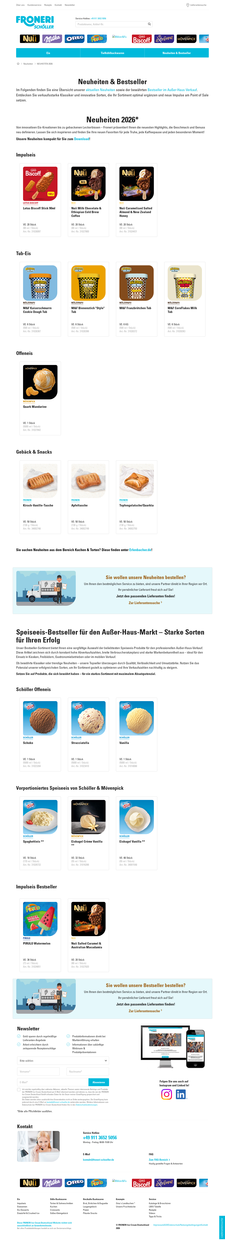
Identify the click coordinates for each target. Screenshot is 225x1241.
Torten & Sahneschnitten (61, 1203)
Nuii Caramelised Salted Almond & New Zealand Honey (135, 212)
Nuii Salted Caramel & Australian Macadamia (86, 945)
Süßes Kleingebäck (59, 1213)
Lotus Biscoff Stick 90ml (39, 208)
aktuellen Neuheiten (100, 89)
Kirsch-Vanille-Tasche (38, 505)
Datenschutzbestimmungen (86, 1104)
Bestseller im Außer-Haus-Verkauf (172, 89)
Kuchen (53, 1206)
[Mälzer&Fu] (119, 39)
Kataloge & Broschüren (160, 1203)
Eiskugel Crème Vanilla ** (86, 843)
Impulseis (21, 1203)
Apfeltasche (79, 505)
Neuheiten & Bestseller (177, 53)
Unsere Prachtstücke (126, 1206)
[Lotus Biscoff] (142, 39)
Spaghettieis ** (33, 841)
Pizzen (86, 1209)
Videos (152, 1213)
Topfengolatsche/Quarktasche (139, 505)
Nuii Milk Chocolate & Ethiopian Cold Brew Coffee (86, 212)
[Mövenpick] (187, 39)
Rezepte (48, 4)
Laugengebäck (90, 1206)
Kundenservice (34, 4)
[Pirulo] (97, 39)
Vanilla (124, 743)
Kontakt (58, 4)
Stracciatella (80, 743)
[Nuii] (30, 39)
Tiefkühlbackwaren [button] (112, 53)
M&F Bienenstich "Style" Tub (88, 310)
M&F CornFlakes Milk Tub (182, 310)
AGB (166, 1224)
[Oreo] (74, 39)
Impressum (158, 1224)
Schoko (28, 743)
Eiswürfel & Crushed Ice (28, 1213)
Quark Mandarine (35, 407)
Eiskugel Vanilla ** (132, 841)
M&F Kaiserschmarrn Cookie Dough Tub (37, 310)
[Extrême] (164, 39)
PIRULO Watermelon (36, 943)
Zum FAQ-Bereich (158, 1159)
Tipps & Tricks (155, 1216)
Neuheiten (28, 63)
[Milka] (52, 39)
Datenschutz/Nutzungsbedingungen (184, 1224)
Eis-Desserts (23, 1209)
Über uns (20, 4)
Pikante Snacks (90, 1213)
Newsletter (70, 4)
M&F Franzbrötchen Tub (135, 308)
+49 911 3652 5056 (98, 18)
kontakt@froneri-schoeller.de (58, 1102)
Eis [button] (48, 53)
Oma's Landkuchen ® (125, 1203)
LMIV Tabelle (155, 1206)
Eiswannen (22, 1206)
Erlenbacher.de (140, 549)
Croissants (55, 1209)
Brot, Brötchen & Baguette (95, 1203)
